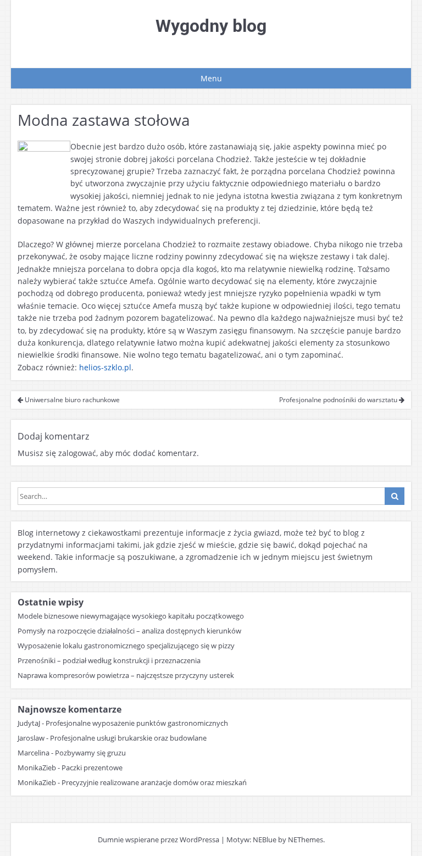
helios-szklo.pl (105, 367)
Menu (211, 78)
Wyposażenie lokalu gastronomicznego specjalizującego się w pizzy (126, 646)
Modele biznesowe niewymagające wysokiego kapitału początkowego (131, 616)
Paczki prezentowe (92, 767)
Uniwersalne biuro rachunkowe (71, 399)
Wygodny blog (211, 25)
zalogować (77, 453)
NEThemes (305, 839)
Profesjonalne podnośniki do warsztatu (339, 399)
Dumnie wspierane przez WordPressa (158, 839)
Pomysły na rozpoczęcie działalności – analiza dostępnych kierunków (129, 631)
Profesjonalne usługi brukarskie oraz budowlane (128, 738)
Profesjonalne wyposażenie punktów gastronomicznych (137, 723)
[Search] (394, 496)
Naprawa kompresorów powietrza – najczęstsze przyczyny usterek (126, 675)
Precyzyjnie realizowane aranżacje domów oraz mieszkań (154, 782)
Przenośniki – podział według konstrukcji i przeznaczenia (109, 660)
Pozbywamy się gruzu (90, 753)
